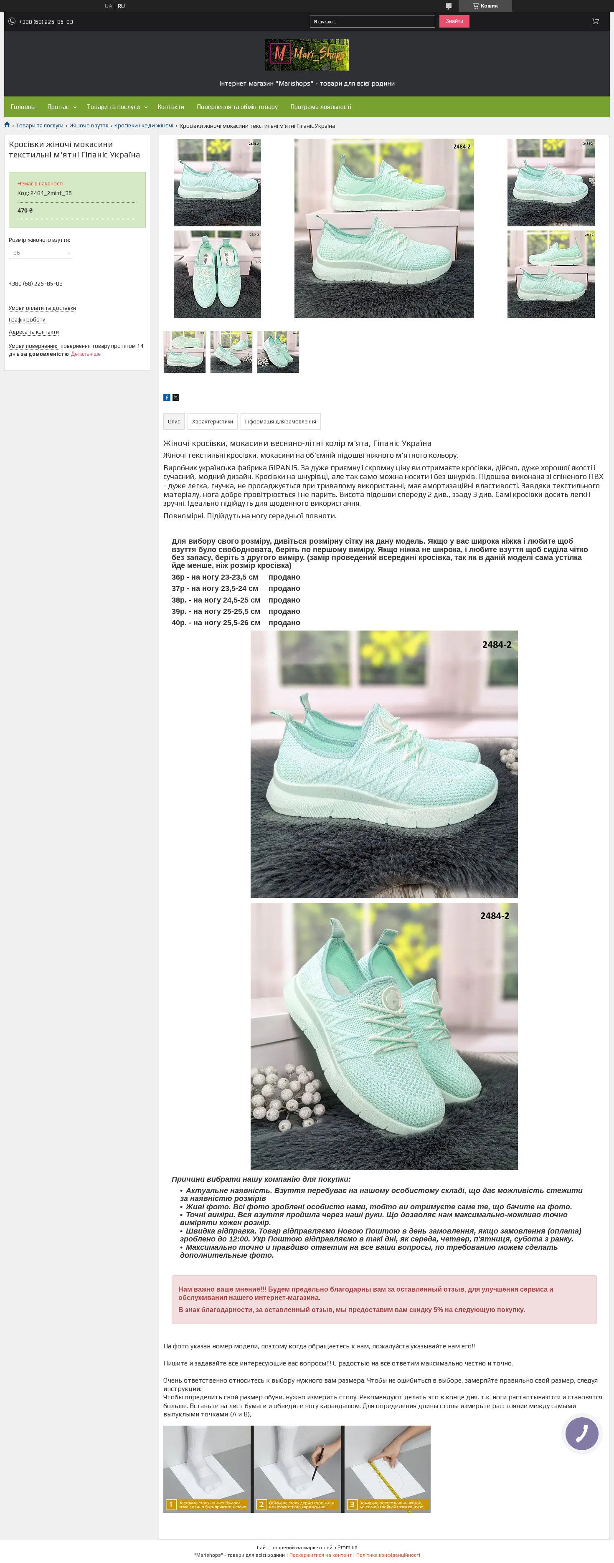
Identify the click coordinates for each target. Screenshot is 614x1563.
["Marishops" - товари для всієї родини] (307, 55)
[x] (176, 398)
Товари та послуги (113, 106)
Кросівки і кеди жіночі (143, 125)
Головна (22, 106)
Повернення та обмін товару (237, 106)
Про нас (58, 106)
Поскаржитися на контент (320, 1555)
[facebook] (166, 398)
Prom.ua (347, 1547)
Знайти (454, 21)
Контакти (170, 106)
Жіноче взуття (89, 125)
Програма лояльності (320, 106)
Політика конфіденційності (388, 1555)
